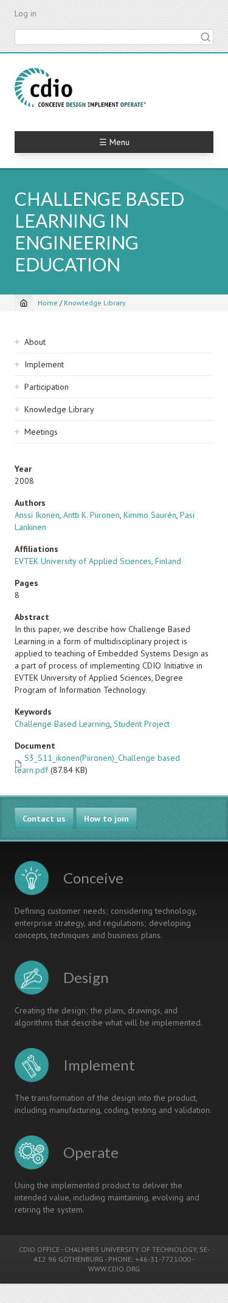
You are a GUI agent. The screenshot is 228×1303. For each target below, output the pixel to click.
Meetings (41, 431)
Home (48, 302)
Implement (44, 364)
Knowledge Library (95, 302)
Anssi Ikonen (37, 514)
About (35, 341)
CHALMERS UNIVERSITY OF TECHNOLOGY (130, 1249)
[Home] (80, 87)
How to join (106, 818)
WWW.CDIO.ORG (114, 1268)
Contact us (44, 818)
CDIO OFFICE (39, 1249)
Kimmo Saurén (149, 514)
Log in (25, 13)
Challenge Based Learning (62, 723)
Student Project (142, 723)
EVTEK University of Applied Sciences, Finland (98, 561)
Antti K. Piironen (91, 514)
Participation (46, 386)
